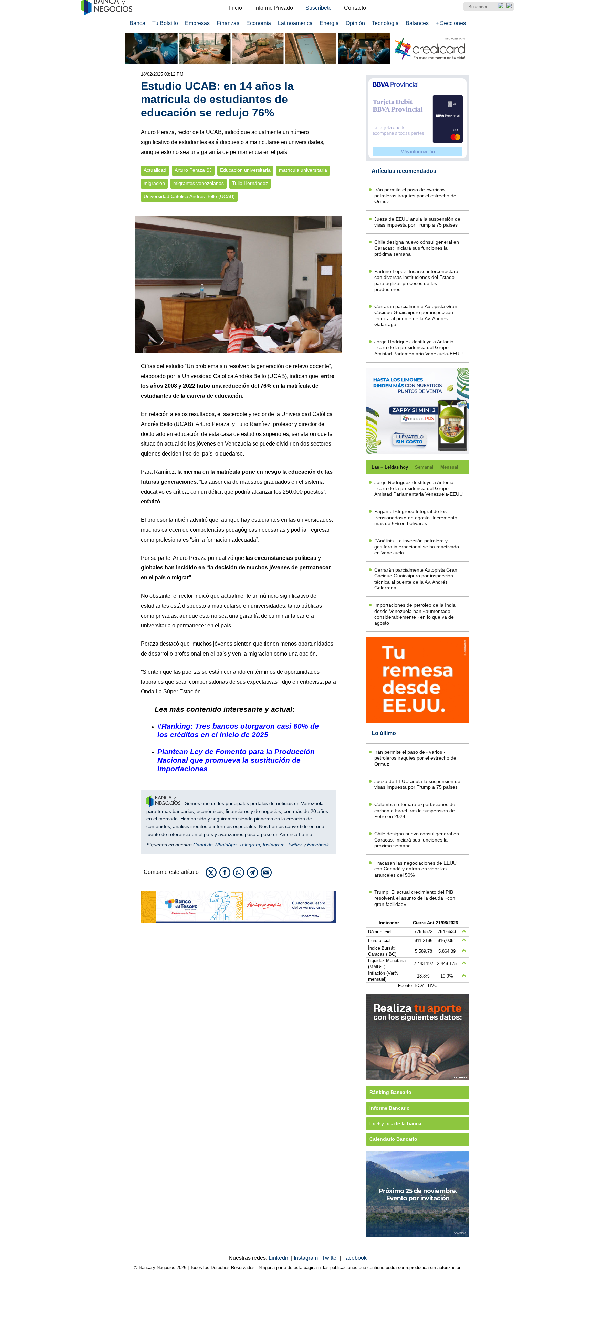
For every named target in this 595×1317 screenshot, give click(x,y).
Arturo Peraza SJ (193, 170)
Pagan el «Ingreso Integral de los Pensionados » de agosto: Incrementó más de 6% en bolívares (415, 517)
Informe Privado (273, 8)
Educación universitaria (245, 170)
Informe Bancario (389, 1108)
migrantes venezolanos (198, 183)
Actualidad (155, 170)
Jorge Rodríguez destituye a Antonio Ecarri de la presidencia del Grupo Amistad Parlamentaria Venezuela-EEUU (418, 347)
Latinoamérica (295, 23)
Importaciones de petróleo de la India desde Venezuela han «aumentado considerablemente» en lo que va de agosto (415, 614)
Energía (329, 23)
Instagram (274, 844)
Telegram (249, 844)
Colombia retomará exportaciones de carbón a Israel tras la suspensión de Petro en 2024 (414, 810)
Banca (137, 23)
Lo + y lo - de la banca (395, 1123)
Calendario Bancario (393, 1139)
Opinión (355, 23)
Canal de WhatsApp (215, 844)
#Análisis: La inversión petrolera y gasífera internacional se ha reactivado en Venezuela (416, 546)
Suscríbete (318, 8)
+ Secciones (451, 23)
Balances (417, 23)
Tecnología (385, 23)
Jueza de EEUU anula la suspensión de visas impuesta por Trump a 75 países (417, 222)
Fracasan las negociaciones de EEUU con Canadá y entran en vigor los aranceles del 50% (415, 869)
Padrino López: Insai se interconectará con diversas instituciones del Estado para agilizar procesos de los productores (416, 280)
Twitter (295, 844)
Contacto (355, 8)
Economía (258, 23)
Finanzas (228, 23)
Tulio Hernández (250, 183)
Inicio (235, 8)
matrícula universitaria (303, 170)
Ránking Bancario (390, 1092)
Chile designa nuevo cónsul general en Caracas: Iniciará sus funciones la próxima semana (416, 248)
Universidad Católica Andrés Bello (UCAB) (189, 196)
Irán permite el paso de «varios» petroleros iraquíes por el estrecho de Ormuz (415, 196)
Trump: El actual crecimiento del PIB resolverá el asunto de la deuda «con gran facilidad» (414, 898)
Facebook (318, 844)
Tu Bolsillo (165, 23)
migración (154, 183)
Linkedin (280, 1258)
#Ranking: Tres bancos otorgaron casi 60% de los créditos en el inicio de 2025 (238, 730)
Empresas (197, 23)
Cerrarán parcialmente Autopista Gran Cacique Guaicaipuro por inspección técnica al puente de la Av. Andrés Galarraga (415, 315)
